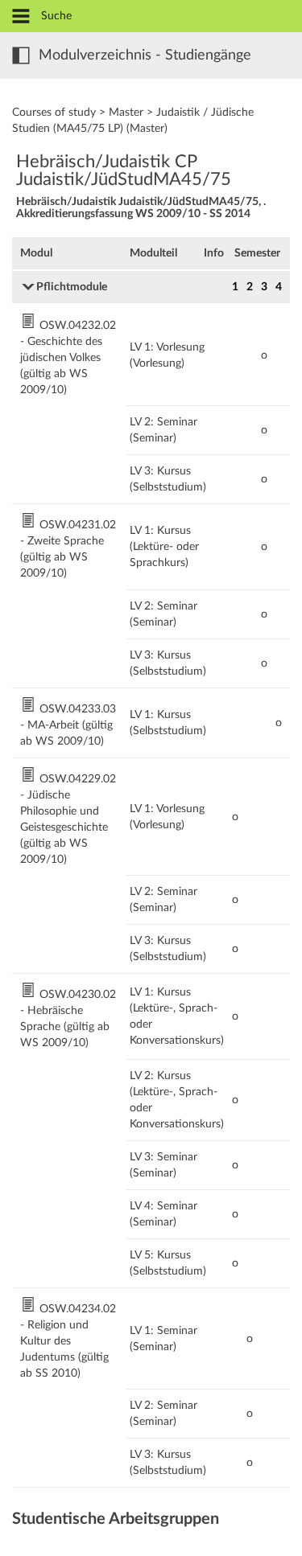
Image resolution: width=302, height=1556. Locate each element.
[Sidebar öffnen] (21, 55)
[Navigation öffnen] (21, 17)
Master (126, 112)
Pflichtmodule (71, 287)
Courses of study (54, 112)
